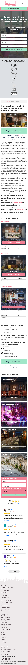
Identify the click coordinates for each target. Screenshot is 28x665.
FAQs (2, 641)
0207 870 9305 (4, 654)
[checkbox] (2, 488)
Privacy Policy (4, 636)
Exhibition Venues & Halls (7, 587)
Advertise (3, 647)
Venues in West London (6, 600)
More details (13, 239)
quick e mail (20, 209)
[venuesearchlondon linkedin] (9, 659)
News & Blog (4, 642)
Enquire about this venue (14, 131)
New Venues (4, 627)
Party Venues (4, 615)
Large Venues (4, 604)
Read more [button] (6, 520)
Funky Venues (4, 622)
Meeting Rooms (4, 614)
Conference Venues (5, 607)
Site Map (3, 634)
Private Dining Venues (6, 617)
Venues (8, 101)
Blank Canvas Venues (6, 624)
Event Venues (4, 592)
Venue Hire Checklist (6, 651)
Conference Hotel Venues (7, 610)
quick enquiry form (17, 202)
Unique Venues (4, 599)
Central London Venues (6, 602)
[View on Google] (5, 510)
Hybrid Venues (4, 595)
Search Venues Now (14, 8)
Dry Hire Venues (5, 590)
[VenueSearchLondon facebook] (6, 659)
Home (3, 101)
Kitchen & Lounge (6, 286)
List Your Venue (4, 646)
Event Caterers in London (7, 589)
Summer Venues (4, 605)
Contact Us (3, 639)
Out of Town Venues (5, 629)
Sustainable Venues (5, 594)
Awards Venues (4, 620)
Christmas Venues (5, 609)
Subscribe (14, 495)
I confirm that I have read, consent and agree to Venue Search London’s (15, 490)
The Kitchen (5, 221)
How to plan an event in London (8, 649)
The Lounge (4, 254)
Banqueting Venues (5, 619)
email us (20, 135)
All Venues (3, 585)
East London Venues (5, 597)
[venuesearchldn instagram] (2, 659)
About (2, 632)
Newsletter (3, 637)
